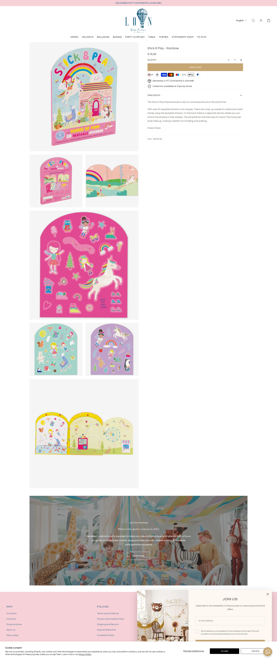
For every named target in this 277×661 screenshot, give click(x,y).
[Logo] (138, 20)
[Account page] (261, 20)
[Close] (268, 594)
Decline (255, 651)
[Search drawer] (253, 20)
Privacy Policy (85, 654)
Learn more (139, 555)
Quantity (151, 60)
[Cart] (269, 20)
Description (153, 95)
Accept (224, 651)
